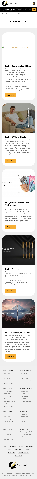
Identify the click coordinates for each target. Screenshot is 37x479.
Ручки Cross (7, 429)
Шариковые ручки (8, 376)
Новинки (13, 446)
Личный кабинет (23, 452)
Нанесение (11, 452)
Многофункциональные (26, 419)
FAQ (5, 446)
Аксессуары (6, 403)
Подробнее (10, 95)
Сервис (27, 449)
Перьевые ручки (7, 373)
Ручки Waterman (26, 388)
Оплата (9, 449)
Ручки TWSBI (24, 429)
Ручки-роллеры (7, 378)
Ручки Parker (7, 388)
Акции (21, 446)
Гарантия (29, 446)
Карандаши (6, 381)
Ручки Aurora (8, 371)
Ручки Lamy (24, 411)
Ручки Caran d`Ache (7, 413)
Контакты (18, 455)
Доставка (18, 449)
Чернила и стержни (8, 383)
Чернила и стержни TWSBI (25, 436)
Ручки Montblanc (26, 371)
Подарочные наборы (9, 401)
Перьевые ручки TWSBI (26, 432)
